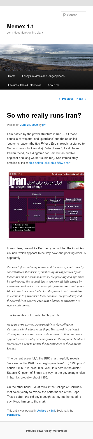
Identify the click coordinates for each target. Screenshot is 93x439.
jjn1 (44, 125)
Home (12, 76)
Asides (41, 410)
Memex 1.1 (20, 26)
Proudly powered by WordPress (46, 431)
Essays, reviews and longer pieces (43, 76)
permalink (13, 414)
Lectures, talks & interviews (24, 85)
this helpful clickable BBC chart (49, 162)
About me (54, 85)
